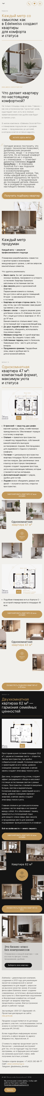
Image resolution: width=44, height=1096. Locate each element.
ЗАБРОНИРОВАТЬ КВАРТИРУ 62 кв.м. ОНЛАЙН (22, 836)
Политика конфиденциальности (16, 1085)
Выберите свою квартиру (18, 965)
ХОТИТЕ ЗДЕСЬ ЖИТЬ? (22, 137)
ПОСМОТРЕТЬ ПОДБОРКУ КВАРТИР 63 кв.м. (22, 909)
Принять (10, 1090)
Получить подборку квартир (22, 195)
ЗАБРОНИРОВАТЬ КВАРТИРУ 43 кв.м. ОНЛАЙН (22, 614)
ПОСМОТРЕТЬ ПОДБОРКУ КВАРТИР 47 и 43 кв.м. (22, 686)
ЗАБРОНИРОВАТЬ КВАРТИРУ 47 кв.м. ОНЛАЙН (22, 495)
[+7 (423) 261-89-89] (29, 3)
